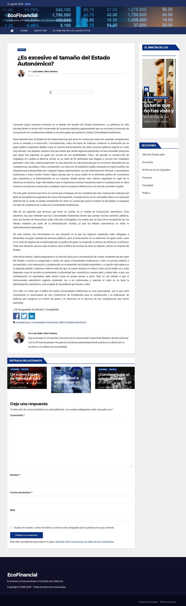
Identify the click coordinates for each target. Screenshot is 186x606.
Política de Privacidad (148, 602)
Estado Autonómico (76, 322)
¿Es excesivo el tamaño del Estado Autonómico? (63, 60)
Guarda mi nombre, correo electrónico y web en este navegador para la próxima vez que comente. (64, 527)
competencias (23, 322)
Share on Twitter (24, 316)
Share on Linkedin (31, 316)
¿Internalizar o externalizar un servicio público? (68, 382)
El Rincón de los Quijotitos (72, 30)
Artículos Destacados (153, 154)
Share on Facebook (16, 316)
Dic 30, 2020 (152, 117)
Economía (15, 369)
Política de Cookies (168, 602)
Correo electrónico (21, 492)
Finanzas (147, 177)
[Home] (12, 30)
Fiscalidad (147, 185)
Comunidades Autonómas (44, 322)
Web (12, 510)
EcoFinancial (22, 15)
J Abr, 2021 (18, 383)
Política (21, 50)
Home (24, 30)
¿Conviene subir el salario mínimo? (113, 376)
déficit (62, 322)
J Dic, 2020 (106, 383)
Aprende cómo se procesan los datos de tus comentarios (84, 542)
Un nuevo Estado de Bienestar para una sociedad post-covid (26, 380)
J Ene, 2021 (62, 387)
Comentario (17, 415)
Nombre (15, 475)
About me (40, 30)
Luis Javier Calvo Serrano (45, 71)
